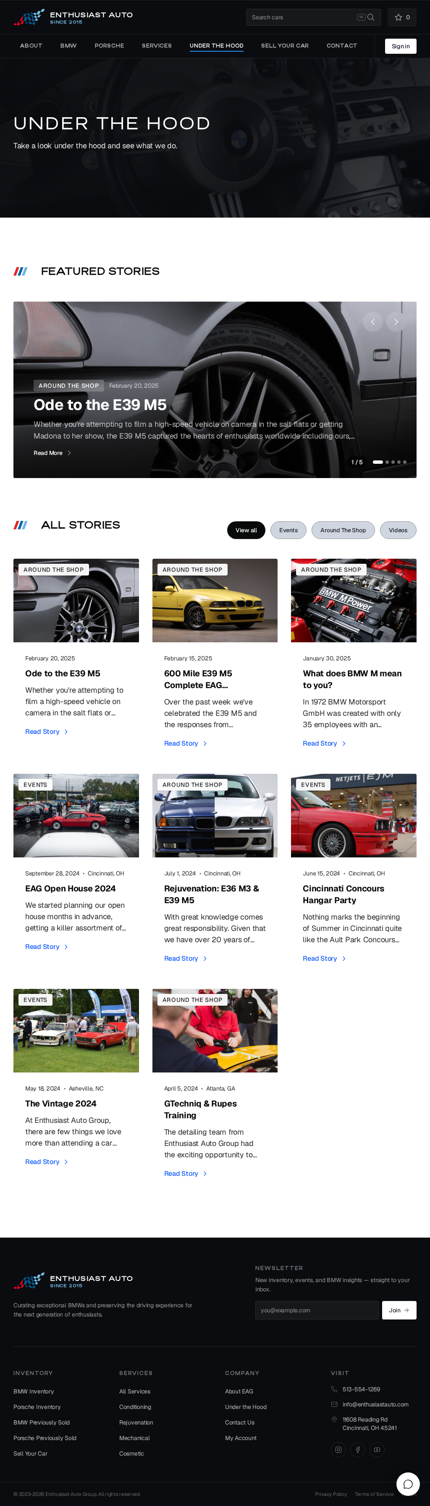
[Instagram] (338, 1449)
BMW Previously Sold (41, 1422)
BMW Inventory (33, 1391)
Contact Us (239, 1422)
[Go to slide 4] (399, 462)
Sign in (401, 46)
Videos (398, 530)
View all (246, 530)
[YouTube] (377, 1449)
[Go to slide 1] (378, 462)
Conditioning (135, 1407)
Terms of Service (374, 1494)
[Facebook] (357, 1449)
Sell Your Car (30, 1453)
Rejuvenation (136, 1422)
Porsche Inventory (37, 1407)
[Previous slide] (373, 322)
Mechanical (134, 1438)
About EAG (239, 1391)
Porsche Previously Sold (44, 1438)
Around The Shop (343, 530)
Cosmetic (131, 1453)
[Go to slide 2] (387, 462)
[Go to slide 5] (404, 462)
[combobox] (313, 17)
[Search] (371, 17)
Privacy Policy (330, 1494)
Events (288, 530)
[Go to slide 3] (393, 462)
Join (395, 1310)
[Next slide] (396, 322)
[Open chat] (408, 1484)
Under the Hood (245, 1407)
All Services (134, 1391)
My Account (240, 1438)
